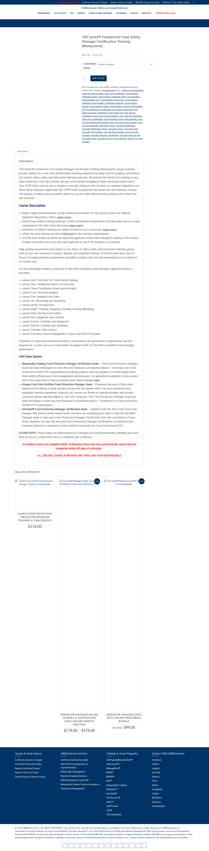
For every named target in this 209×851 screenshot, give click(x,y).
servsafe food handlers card (116, 132)
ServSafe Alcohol (107, 125)
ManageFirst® (113, 768)
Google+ (156, 768)
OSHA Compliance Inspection (75, 780)
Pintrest (156, 776)
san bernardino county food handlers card (123, 119)
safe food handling (133, 116)
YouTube (156, 772)
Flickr (154, 780)
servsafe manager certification (105, 135)
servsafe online (89, 138)
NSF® (109, 780)
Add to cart (98, 78)
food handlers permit (119, 106)
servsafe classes (115, 128)
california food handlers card (95, 93)
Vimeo (155, 785)
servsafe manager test (130, 135)
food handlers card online (112, 100)
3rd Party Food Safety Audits (75, 759)
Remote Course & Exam (26, 772)
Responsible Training (116, 785)
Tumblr (155, 793)
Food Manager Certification (98, 109)
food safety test (115, 112)
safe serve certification (92, 119)
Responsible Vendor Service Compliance (80, 784)
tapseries (122, 138)
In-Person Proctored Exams (28, 764)
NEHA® (109, 772)
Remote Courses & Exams (147, 2)
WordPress (157, 797)
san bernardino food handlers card (98, 122)
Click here (67, 233)
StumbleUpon (158, 806)
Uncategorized (109, 90)
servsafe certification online (94, 128)
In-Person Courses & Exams (95, 2)
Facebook (156, 759)
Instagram (157, 789)
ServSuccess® (113, 797)
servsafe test (103, 138)
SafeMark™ (112, 789)
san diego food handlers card (128, 122)
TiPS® (109, 810)
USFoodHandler (113, 814)
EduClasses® (112, 764)
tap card (114, 138)
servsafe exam (131, 128)
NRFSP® (110, 776)
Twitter (155, 764)
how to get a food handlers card (108, 116)
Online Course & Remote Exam (30, 776)
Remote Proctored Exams (27, 768)
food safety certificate (122, 109)
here (97, 380)
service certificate (90, 125)
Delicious (156, 801)
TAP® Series (112, 806)
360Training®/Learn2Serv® (119, 759)
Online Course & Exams (121, 2)
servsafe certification (125, 125)
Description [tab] (22, 151)
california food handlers (132, 90)
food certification (117, 93)
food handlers (133, 96)
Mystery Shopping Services (74, 775)
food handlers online (99, 106)
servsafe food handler (92, 132)
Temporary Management (72, 788)
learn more (64, 217)
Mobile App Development (73, 771)
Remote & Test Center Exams (176, 2)
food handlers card (91, 100)
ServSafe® (111, 793)
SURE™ (110, 801)
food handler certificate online (112, 96)
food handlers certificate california (108, 103)
